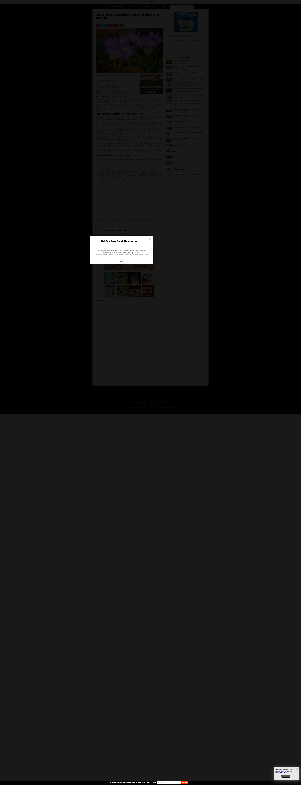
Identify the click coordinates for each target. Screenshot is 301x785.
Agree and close (285, 776)
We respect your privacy (113, 254)
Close (121, 261)
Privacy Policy (283, 772)
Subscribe (184, 783)
